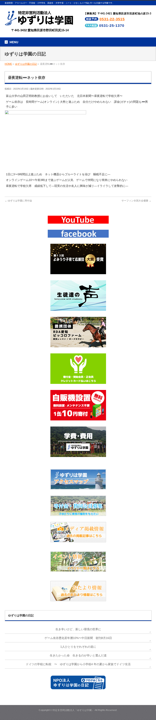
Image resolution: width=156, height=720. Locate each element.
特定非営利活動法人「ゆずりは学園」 (73, 710)
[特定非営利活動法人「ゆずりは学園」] (40, 22)
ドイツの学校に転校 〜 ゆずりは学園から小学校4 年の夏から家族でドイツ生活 (78, 664)
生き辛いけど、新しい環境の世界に (78, 629)
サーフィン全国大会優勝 (136, 200)
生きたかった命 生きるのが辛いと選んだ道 (78, 655)
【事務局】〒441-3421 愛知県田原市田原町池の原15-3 (117, 13)
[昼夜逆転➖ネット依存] (45, 169)
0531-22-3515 (112, 19)
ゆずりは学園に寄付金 (18, 200)
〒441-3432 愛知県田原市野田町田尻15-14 (40, 30)
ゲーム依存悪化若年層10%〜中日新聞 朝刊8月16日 (78, 638)
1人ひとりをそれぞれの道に (78, 646)
